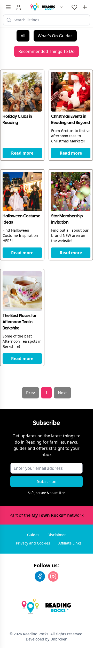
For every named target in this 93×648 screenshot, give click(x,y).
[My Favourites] (74, 7)
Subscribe (46, 481)
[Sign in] (18, 7)
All (23, 36)
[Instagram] (53, 576)
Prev (30, 393)
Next (62, 393)
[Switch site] (61, 7)
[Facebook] (40, 576)
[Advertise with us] (85, 7)
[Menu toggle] (8, 7)
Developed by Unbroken (46, 639)
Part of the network (47, 515)
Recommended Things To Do (46, 51)
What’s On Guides (55, 36)
